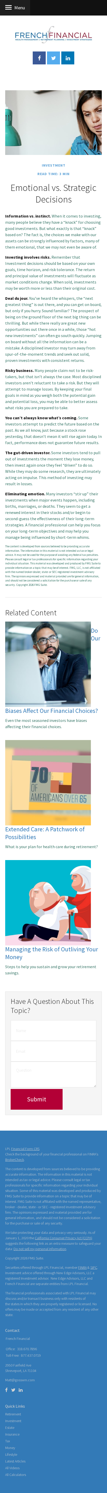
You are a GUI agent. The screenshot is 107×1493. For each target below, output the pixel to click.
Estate (9, 1427)
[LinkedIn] (21, 1390)
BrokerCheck (14, 1159)
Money (10, 1447)
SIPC (93, 1267)
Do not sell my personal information (40, 1248)
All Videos (12, 1468)
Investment (13, 1421)
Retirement (13, 1414)
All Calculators (15, 1474)
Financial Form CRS (25, 1148)
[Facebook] (6, 1390)
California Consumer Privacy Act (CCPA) (63, 1238)
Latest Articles (15, 1461)
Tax (7, 1441)
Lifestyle (11, 1454)
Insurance (12, 1434)
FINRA (82, 1267)
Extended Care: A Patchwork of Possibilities (45, 833)
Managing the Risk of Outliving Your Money (51, 953)
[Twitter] (13, 1390)
